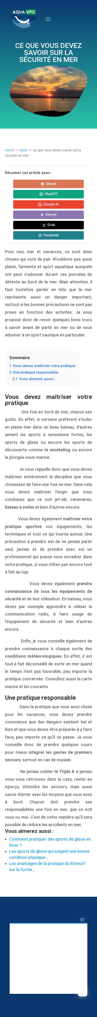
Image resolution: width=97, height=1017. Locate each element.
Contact (25, 983)
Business (25, 946)
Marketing (26, 933)
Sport (22, 970)
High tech (26, 958)
